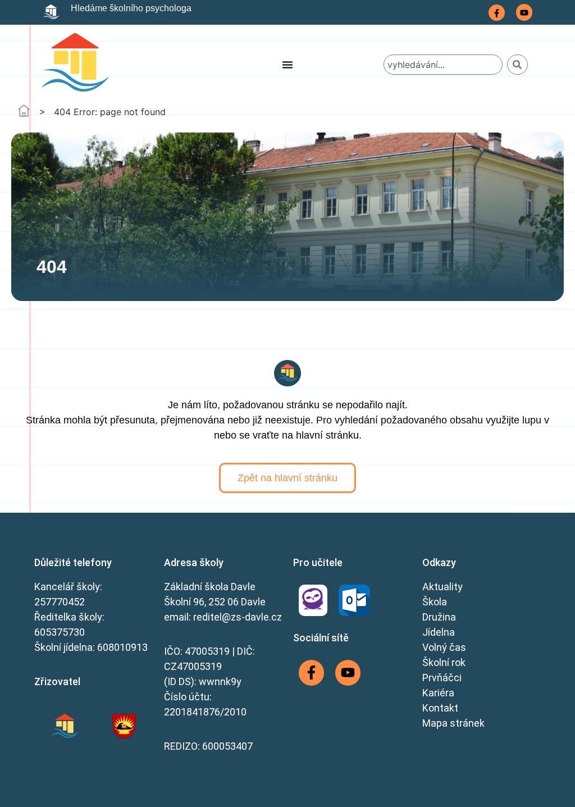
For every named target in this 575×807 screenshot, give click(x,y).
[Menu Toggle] (287, 64)
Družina (439, 617)
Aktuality (442, 586)
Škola (434, 602)
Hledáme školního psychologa (131, 8)
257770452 (59, 602)
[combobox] (443, 64)
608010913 (122, 647)
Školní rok (444, 662)
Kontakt (440, 708)
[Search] (517, 64)
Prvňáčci (442, 677)
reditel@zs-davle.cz (237, 617)
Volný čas (444, 647)
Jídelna (438, 632)
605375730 (59, 632)
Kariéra (438, 693)
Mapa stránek (453, 723)
